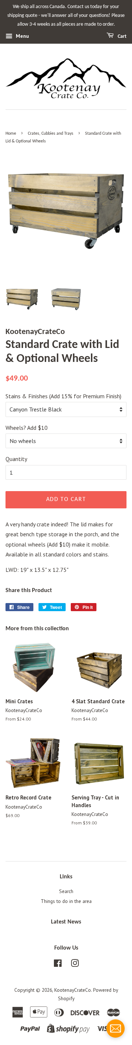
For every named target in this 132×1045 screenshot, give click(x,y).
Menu (21, 36)
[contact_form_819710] (115, 1028)
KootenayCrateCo (72, 990)
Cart (121, 36)
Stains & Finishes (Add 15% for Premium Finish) (63, 396)
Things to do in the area (66, 901)
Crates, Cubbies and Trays (50, 133)
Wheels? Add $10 (27, 427)
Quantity (16, 458)
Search (66, 891)
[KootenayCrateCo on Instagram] (75, 964)
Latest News (66, 922)
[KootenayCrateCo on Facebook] (58, 964)
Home (11, 133)
